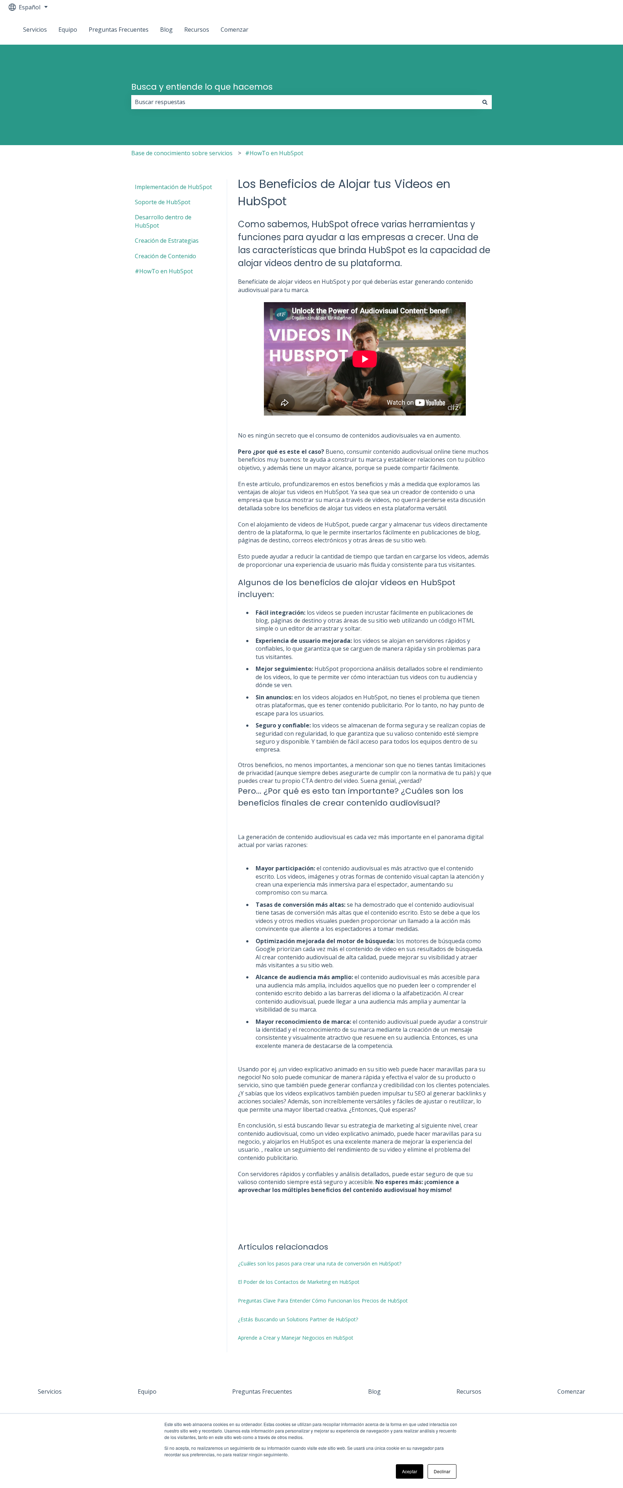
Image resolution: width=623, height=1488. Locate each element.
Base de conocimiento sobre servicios (182, 153)
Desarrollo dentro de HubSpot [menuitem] (163, 221)
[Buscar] (485, 102)
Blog (166, 29)
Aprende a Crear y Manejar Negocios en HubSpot (295, 1337)
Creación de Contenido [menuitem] (165, 256)
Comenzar (234, 29)
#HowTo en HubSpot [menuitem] (164, 271)
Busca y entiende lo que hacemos (202, 87)
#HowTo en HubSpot (274, 153)
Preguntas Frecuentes (119, 29)
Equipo (67, 29)
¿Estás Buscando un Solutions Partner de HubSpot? (298, 1319)
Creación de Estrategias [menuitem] (167, 241)
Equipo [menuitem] (147, 1391)
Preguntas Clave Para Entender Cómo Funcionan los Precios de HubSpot (323, 1300)
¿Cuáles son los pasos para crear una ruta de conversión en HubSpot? (319, 1263)
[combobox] (304, 102)
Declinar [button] (442, 1471)
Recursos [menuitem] (468, 1391)
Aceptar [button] (409, 1471)
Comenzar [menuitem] (571, 1391)
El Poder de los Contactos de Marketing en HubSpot (298, 1281)
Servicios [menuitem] (50, 1391)
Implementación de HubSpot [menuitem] (173, 187)
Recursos (196, 29)
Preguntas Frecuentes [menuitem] (262, 1391)
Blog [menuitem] (374, 1391)
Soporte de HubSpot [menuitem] (162, 202)
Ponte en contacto (582, 29)
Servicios (35, 29)
